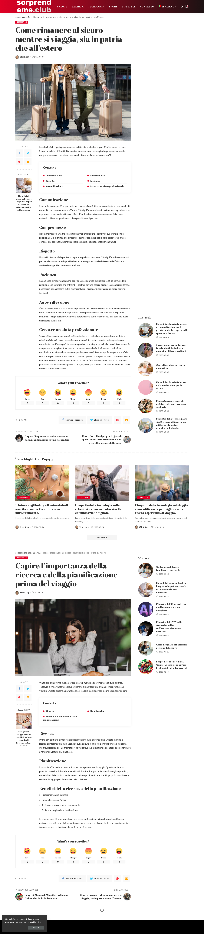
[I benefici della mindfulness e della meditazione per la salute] (145, 387)
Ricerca (50, 711)
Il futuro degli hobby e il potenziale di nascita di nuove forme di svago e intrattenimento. (41, 509)
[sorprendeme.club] (34, 6)
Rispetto (50, 180)
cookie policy (35, 922)
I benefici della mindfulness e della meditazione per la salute (171, 385)
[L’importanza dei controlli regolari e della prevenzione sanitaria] (145, 406)
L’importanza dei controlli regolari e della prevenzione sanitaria (171, 404)
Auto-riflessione (54, 186)
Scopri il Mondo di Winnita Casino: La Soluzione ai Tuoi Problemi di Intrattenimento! (171, 664)
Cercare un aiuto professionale (107, 186)
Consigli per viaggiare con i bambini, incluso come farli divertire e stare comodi (24, 738)
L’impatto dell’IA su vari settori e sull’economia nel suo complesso (172, 607)
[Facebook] (19, 153)
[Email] (28, 161)
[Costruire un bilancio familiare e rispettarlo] (145, 570)
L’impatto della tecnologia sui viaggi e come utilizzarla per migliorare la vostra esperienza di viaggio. (161, 509)
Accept (36, 927)
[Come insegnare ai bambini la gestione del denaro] (145, 648)
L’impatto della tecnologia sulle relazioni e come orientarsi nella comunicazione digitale (98, 509)
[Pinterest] (19, 161)
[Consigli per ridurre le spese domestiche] (145, 368)
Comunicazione (54, 175)
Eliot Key (24, 57)
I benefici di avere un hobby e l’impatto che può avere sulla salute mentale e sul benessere (24, 203)
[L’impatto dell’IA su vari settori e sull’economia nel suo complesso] (145, 609)
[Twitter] (28, 153)
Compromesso (97, 175)
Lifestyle (22, 22)
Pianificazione (98, 711)
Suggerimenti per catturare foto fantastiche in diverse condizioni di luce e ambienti (171, 348)
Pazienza (95, 180)
